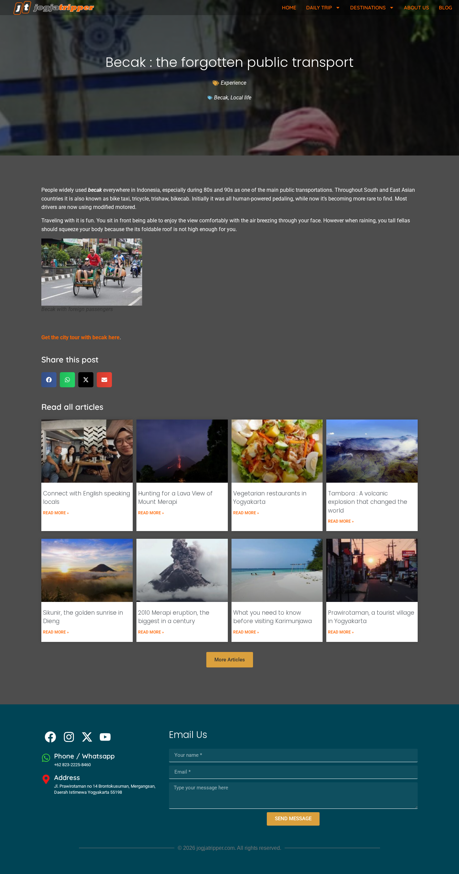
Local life (241, 97)
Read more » (56, 513)
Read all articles (72, 407)
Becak (221, 97)
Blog (445, 7)
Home (289, 7)
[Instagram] (68, 737)
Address (67, 777)
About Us (416, 7)
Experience (233, 83)
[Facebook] (50, 737)
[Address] (46, 779)
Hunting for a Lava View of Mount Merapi (175, 497)
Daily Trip (319, 7)
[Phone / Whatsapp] (46, 757)
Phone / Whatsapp (84, 756)
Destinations (368, 7)
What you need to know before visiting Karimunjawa (272, 617)
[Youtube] (105, 737)
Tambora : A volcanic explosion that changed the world (367, 502)
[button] (48, 379)
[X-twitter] (87, 737)
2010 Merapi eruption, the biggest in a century (173, 617)
